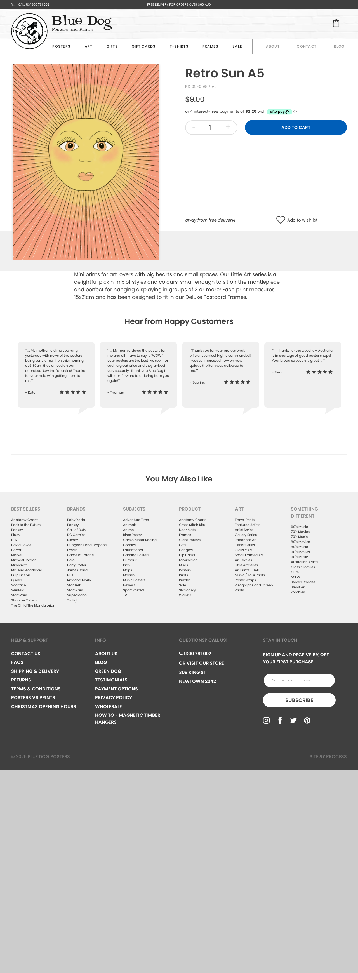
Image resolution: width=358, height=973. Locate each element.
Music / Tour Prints (250, 575)
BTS (14, 539)
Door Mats (187, 529)
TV (125, 595)
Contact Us (25, 653)
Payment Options (116, 689)
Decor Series (245, 544)
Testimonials (111, 680)
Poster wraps (245, 580)
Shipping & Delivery (35, 671)
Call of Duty (76, 529)
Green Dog (108, 671)
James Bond (77, 570)
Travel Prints (245, 519)
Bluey (15, 534)
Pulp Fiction (20, 575)
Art (89, 46)
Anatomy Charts (24, 519)
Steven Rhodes (303, 582)
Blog (339, 46)
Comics (129, 544)
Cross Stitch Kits (192, 524)
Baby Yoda (76, 519)
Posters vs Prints (33, 697)
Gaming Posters (136, 555)
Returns (21, 680)
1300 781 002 (197, 653)
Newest (129, 585)
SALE (237, 46)
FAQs (17, 662)
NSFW (295, 577)
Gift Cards (144, 46)
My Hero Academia (26, 570)
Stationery (187, 590)
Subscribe (299, 700)
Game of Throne (80, 555)
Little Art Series (246, 565)
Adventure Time (136, 519)
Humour (129, 560)
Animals (129, 524)
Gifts (112, 46)
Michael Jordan (24, 560)
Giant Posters (190, 539)
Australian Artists (304, 562)
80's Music (299, 546)
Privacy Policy (113, 697)
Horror (16, 549)
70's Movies (300, 531)
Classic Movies (303, 567)
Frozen (72, 549)
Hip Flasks (187, 555)
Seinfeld (17, 590)
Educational (133, 549)
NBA (70, 575)
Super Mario (77, 595)
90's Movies (300, 551)
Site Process (328, 756)
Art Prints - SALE (247, 570)
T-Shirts (179, 46)
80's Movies (300, 541)
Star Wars (19, 595)
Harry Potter (76, 565)
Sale (182, 585)
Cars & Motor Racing (140, 539)
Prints (183, 575)
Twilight (73, 600)
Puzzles (184, 580)
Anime (128, 529)
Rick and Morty (79, 580)
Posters (61, 46)
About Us (106, 653)
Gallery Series (246, 534)
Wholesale (108, 706)
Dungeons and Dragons (87, 544)
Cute (295, 572)
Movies (129, 575)
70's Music (299, 536)
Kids (126, 565)
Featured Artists (247, 524)
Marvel (16, 555)
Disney (72, 539)
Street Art (298, 587)
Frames (210, 46)
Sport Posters (133, 590)
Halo (71, 560)
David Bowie (21, 544)
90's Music (299, 556)
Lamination (188, 560)
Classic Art (243, 549)
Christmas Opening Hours (43, 706)
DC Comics (76, 534)
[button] (282, 220)
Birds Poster (132, 534)
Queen (16, 580)
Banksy (17, 529)
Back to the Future (26, 524)
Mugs (183, 565)
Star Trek (74, 585)
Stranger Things (24, 600)
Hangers (186, 549)
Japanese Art (245, 539)
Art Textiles (243, 560)
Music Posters (134, 580)
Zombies (298, 592)
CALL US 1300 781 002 (33, 4)
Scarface (18, 585)
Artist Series (244, 529)
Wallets (185, 595)
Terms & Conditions (36, 689)
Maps (127, 570)
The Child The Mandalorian (33, 605)
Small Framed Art (249, 555)
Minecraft (19, 565)
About (273, 46)
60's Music (299, 526)
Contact (307, 46)
